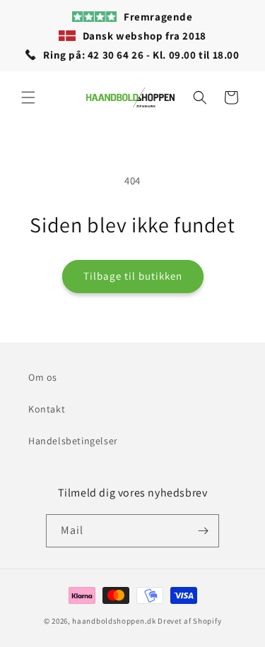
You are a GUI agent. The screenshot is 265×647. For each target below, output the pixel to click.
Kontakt (46, 409)
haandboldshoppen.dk (113, 621)
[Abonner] (202, 530)
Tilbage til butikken (132, 276)
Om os (42, 377)
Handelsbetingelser (73, 440)
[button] (28, 97)
